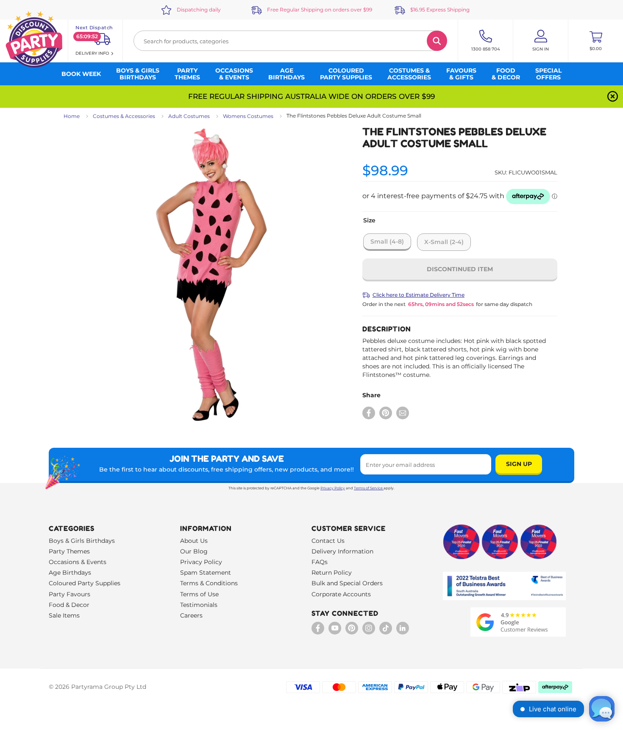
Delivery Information (342, 551)
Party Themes (69, 551)
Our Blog (194, 551)
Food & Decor (69, 605)
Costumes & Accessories (124, 116)
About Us (194, 541)
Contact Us (328, 541)
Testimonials (198, 605)
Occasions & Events (77, 562)
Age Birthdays (70, 572)
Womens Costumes (248, 116)
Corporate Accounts (341, 594)
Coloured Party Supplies (84, 583)
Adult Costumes (189, 116)
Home (72, 116)
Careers (191, 615)
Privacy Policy (332, 488)
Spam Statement (205, 572)
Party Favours (69, 594)
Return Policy (332, 572)
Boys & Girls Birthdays (82, 541)
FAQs (320, 562)
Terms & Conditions (209, 583)
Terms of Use (199, 594)
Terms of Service (368, 488)
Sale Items (64, 615)
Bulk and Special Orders (347, 583)
